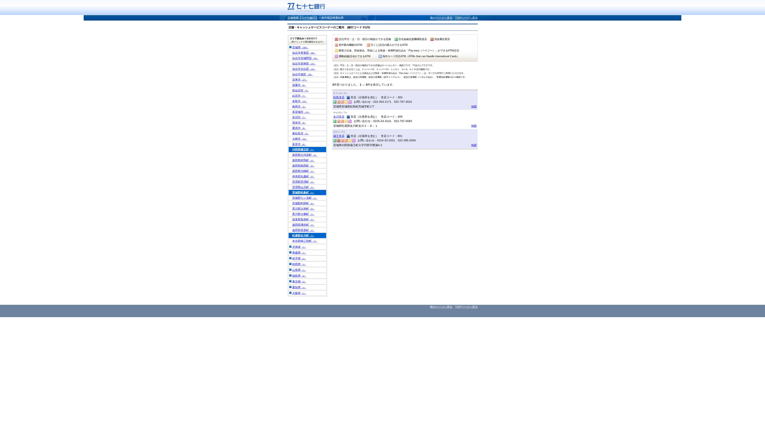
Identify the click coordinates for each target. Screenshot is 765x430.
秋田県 (299, 264)
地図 (474, 106)
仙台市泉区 (302, 74)
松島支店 (338, 97)
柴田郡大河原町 (304, 154)
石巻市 (299, 79)
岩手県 (299, 258)
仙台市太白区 (304, 68)
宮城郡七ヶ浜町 (304, 197)
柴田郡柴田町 (303, 165)
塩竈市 (299, 85)
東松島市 (300, 133)
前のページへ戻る (441, 17)
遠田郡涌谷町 (303, 224)
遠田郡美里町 (303, 230)
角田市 (299, 106)
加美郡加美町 (303, 219)
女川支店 (338, 116)
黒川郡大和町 (303, 208)
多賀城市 (301, 111)
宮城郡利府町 (303, 203)
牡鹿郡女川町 (303, 235)
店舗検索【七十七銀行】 (302, 17)
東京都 (299, 281)
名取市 (299, 101)
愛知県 (299, 287)
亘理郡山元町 (303, 187)
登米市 (299, 122)
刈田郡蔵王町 (303, 149)
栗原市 (299, 128)
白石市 (299, 95)
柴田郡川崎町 (303, 171)
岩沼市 (299, 117)
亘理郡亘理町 (303, 181)
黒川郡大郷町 (303, 214)
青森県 (299, 252)
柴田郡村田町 (303, 160)
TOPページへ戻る (466, 17)
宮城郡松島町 (303, 192)
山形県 (299, 270)
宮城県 (300, 47)
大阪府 (299, 293)
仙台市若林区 (304, 63)
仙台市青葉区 (304, 52)
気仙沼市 (300, 90)
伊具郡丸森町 (303, 176)
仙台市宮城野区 (305, 58)
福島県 (299, 275)
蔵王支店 (338, 136)
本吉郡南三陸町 (304, 240)
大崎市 (299, 138)
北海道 (299, 246)
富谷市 (299, 144)
